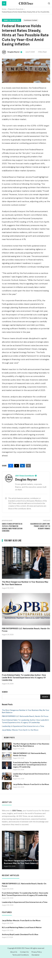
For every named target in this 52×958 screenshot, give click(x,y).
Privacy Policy (37, 952)
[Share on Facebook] (10, 466)
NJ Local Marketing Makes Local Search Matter (22, 927)
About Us (13, 952)
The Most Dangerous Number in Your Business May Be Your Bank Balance (25, 711)
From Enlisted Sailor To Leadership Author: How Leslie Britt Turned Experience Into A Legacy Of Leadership (25, 721)
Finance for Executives (15, 9)
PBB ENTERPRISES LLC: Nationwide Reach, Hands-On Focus (25, 716)
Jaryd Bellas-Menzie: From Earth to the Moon (20, 730)
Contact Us (24, 952)
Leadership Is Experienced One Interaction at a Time (23, 726)
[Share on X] (16, 465)
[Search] (49, 3)
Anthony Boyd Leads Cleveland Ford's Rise (20, 934)
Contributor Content (30, 20)
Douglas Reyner (13, 52)
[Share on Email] (28, 465)
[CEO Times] (26, 3)
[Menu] (4, 3)
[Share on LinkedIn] (22, 465)
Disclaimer (36, 955)
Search (45, 697)
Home (4, 9)
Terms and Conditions (20, 955)
